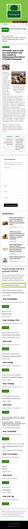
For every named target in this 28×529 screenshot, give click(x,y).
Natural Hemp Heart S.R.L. (18, 302)
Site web (6, 197)
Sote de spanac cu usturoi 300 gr (11, 398)
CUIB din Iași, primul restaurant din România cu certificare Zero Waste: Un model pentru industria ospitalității (16, 235)
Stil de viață (6, 47)
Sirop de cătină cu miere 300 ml (11, 335)
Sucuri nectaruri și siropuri (13, 337)
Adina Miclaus (13, 227)
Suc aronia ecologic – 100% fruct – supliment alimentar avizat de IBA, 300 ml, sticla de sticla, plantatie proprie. (14, 423)
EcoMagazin (6, 62)
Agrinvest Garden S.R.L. (17, 323)
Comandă (5, 306)
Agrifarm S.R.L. (15, 499)
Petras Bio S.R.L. (16, 457)
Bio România (21, 513)
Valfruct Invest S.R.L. (17, 434)
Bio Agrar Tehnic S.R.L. (17, 387)
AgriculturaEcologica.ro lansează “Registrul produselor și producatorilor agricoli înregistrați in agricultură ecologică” (17, 248)
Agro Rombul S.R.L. (16, 365)
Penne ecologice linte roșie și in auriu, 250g (12, 446)
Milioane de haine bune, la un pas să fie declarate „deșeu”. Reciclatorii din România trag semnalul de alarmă (16, 221)
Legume (9, 380)
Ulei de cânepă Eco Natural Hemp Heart (13, 292)
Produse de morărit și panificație (15, 450)
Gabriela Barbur (13, 261)
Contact (18, 526)
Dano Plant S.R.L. (16, 344)
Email (5, 191)
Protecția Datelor (12, 526)
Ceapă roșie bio (6, 490)
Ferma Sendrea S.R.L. (17, 408)
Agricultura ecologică (7, 275)
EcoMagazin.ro (16, 523)
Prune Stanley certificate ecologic (11, 356)
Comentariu (7, 167)
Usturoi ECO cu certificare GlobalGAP (12, 377)
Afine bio (4, 469)
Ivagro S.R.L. (15, 478)
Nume (6, 185)
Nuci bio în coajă (6, 314)
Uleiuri (8, 295)
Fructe (8, 316)
